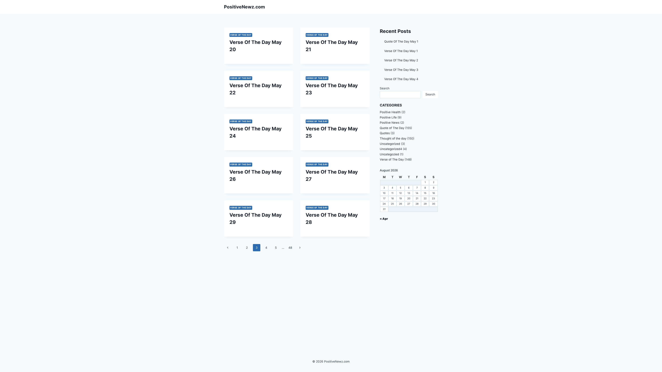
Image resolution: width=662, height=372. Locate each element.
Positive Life (388, 117)
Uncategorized (390, 144)
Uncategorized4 (391, 149)
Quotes (385, 133)
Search (384, 88)
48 (290, 247)
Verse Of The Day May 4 (401, 79)
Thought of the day (393, 138)
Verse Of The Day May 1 (401, 51)
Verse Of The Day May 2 (401, 60)
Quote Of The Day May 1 (401, 41)
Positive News (389, 122)
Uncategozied (389, 154)
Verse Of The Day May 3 (401, 69)
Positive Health (390, 112)
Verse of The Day (241, 35)
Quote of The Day (392, 128)
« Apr (384, 218)
